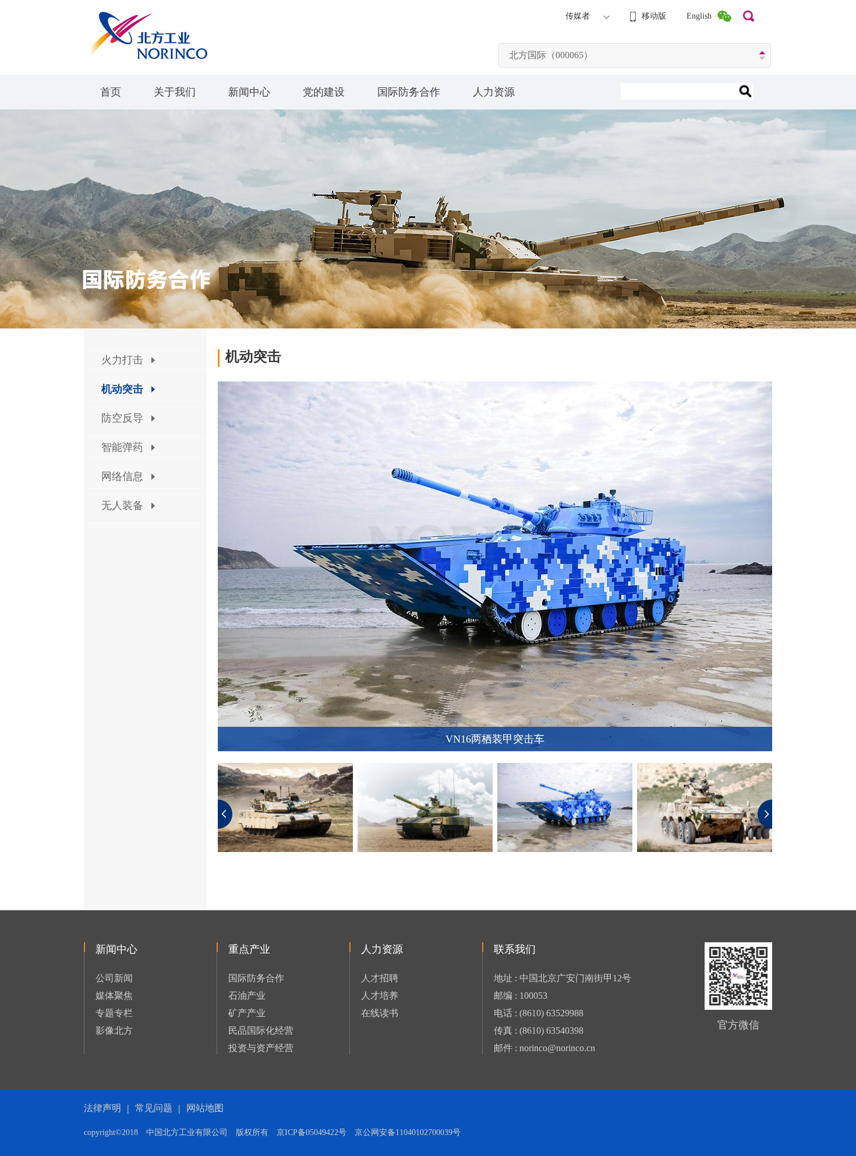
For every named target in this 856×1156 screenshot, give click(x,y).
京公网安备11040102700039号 (408, 1132)
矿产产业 (247, 1013)
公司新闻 (114, 978)
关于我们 (175, 92)
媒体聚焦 (114, 996)
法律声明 (102, 1108)
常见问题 (153, 1108)
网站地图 (205, 1108)
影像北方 (114, 1030)
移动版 (654, 16)
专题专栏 (114, 1013)
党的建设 (324, 92)
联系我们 (515, 949)
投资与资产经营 (260, 1048)
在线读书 (379, 1013)
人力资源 (494, 92)
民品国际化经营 (260, 1030)
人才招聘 (379, 978)
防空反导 (122, 418)
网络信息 (122, 476)
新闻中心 (249, 92)
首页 (110, 92)
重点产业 (249, 949)
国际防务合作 (408, 92)
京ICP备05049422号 (316, 1132)
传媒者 (577, 16)
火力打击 (122, 360)
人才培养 (379, 996)
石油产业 (247, 996)
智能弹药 (122, 447)
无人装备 (122, 505)
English (699, 16)
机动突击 (122, 389)
